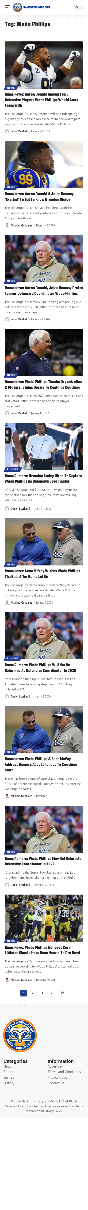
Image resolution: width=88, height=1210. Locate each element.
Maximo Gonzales (21, 225)
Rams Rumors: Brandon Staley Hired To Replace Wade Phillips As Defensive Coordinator (43, 479)
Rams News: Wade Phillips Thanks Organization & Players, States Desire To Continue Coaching (43, 385)
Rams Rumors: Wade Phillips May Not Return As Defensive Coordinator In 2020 (43, 861)
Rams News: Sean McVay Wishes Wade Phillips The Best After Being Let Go (42, 574)
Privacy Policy (53, 1111)
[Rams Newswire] (31, 7)
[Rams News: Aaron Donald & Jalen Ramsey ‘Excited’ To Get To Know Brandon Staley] (44, 164)
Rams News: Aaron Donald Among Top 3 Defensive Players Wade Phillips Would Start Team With (41, 100)
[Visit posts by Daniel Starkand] (7, 508)
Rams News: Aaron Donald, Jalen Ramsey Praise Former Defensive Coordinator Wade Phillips (44, 291)
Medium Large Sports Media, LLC (42, 1101)
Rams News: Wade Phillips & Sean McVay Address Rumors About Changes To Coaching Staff (41, 764)
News (11, 87)
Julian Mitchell (19, 131)
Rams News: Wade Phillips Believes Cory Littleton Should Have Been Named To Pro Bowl (42, 950)
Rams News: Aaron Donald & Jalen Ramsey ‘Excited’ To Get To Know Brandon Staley (39, 197)
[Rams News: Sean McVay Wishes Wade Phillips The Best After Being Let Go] (44, 541)
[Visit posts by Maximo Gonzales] (7, 225)
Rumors (13, 469)
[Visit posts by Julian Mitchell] (7, 131)
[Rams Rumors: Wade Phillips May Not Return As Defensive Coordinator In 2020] (44, 829)
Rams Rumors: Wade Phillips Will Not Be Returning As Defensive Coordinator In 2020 (40, 668)
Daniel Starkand (20, 508)
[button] (9, 7)
